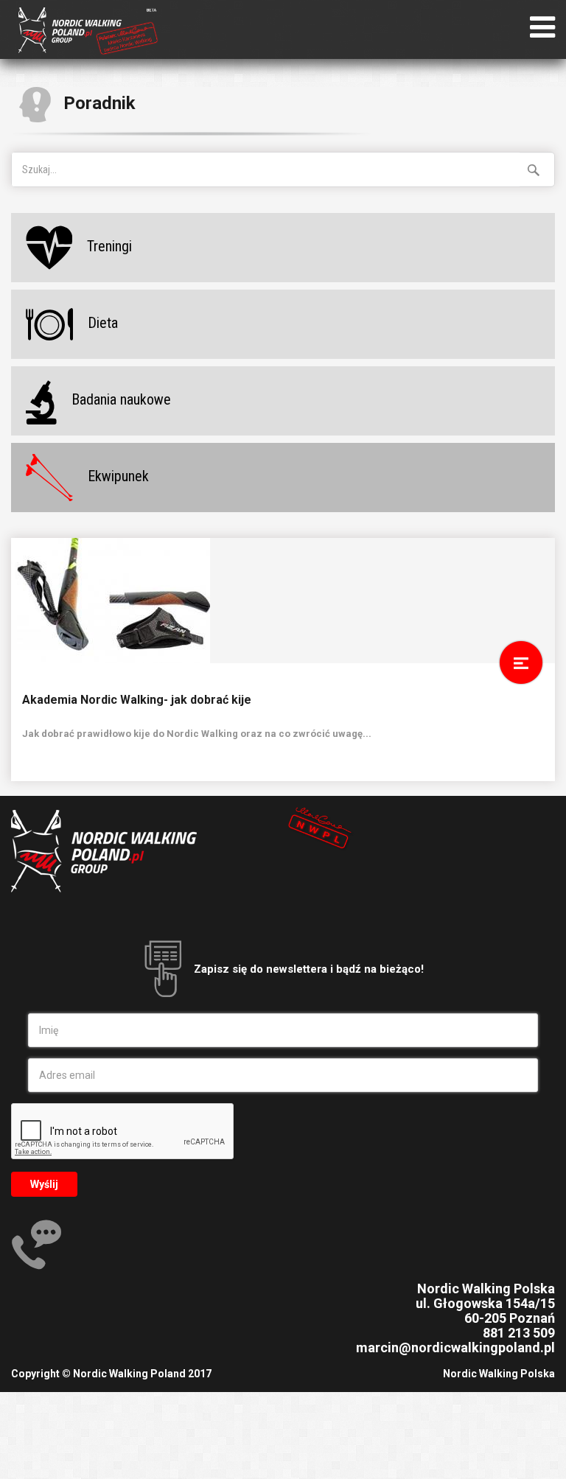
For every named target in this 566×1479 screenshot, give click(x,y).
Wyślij (44, 1184)
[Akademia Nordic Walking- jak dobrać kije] (283, 600)
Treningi (109, 246)
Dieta (103, 323)
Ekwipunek (118, 476)
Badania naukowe (121, 399)
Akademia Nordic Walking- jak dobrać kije (136, 700)
